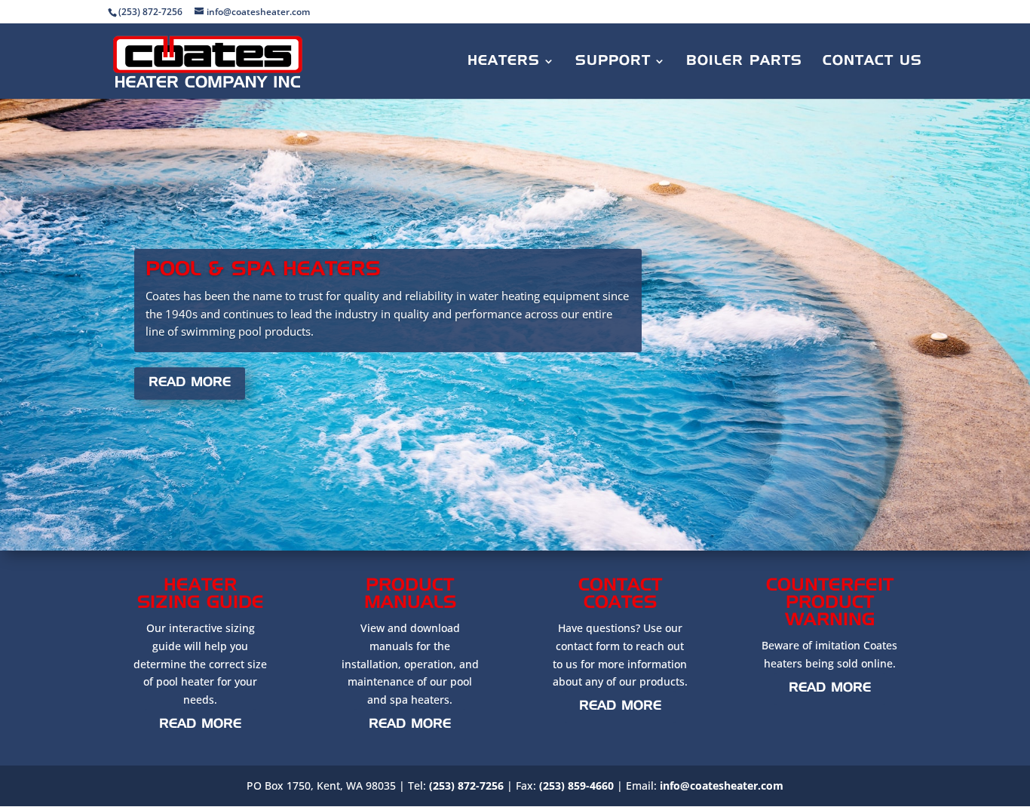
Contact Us (872, 62)
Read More (190, 382)
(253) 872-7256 (466, 785)
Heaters (503, 62)
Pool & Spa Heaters (263, 270)
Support (613, 62)
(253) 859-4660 (576, 785)
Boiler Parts (744, 62)
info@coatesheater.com (721, 785)
